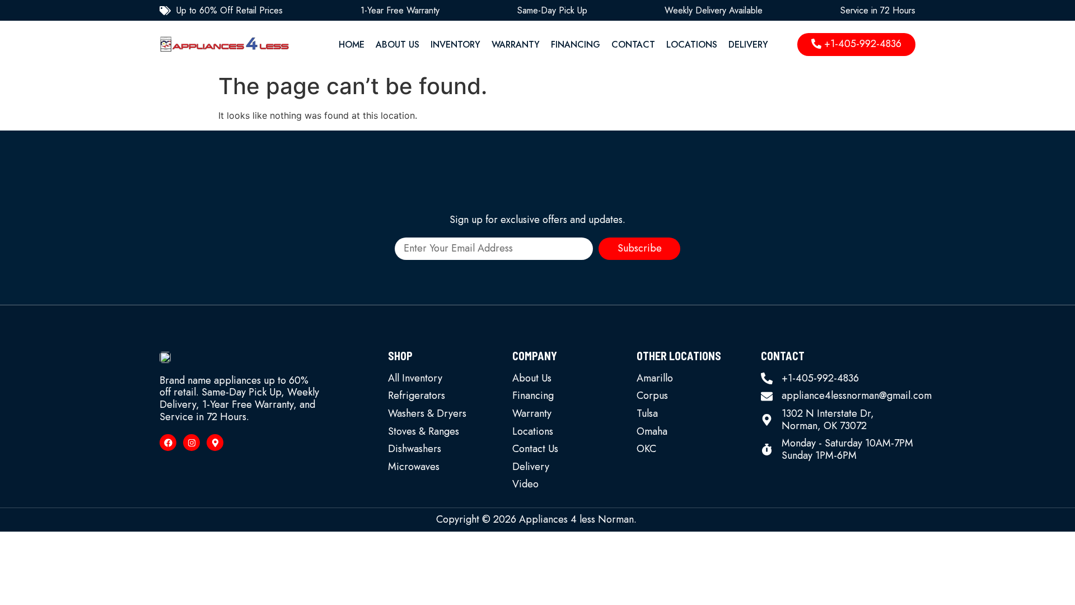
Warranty (516, 44)
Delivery (748, 44)
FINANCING (575, 44)
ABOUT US (397, 44)
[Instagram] (191, 442)
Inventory (455, 44)
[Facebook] (168, 442)
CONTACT (633, 44)
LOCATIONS (691, 44)
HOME (351, 44)
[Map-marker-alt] (215, 442)
